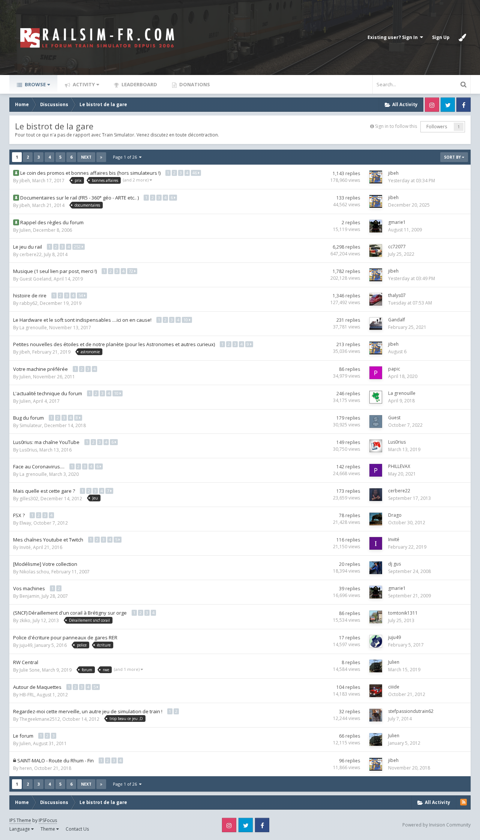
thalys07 (397, 295)
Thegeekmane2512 (40, 719)
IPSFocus (48, 820)
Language (20, 829)
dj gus (394, 564)
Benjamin (29, 596)
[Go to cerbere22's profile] (375, 494)
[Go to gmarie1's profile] (375, 226)
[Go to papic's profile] (375, 372)
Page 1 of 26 (126, 157)
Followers (436, 126)
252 (78, 246)
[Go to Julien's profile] (375, 666)
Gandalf (396, 319)
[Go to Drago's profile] (375, 519)
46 (195, 173)
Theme (48, 829)
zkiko (25, 620)
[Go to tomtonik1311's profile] (375, 616)
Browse (35, 84)
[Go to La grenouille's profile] (375, 397)
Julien (25, 230)
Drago (395, 515)
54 (81, 295)
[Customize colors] (462, 37)
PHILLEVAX (399, 466)
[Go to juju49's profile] (375, 641)
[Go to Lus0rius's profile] (375, 446)
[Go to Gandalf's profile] (375, 323)
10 (186, 319)
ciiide (393, 687)
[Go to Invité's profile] (375, 543)
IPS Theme (20, 820)
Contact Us (77, 829)
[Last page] (101, 157)
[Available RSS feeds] (463, 802)
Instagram (432, 105)
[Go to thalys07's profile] (375, 299)
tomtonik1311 (403, 613)
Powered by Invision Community (436, 825)
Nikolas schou (34, 571)
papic (394, 369)
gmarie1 (397, 222)
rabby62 (29, 303)
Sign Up (441, 37)
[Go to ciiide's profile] (375, 690)
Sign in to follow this (396, 126)
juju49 (26, 645)
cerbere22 (31, 254)
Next (86, 157)
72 (131, 271)
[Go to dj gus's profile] (375, 567)
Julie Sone (30, 670)
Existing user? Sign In (394, 37)
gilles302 (29, 498)
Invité (25, 547)
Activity (83, 84)
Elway (25, 523)
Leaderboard (138, 84)
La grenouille (33, 327)
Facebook (463, 105)
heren (26, 768)
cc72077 (397, 246)
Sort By (453, 157)
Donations (194, 84)
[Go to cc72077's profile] (375, 250)
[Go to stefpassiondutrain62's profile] (375, 715)
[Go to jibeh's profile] (375, 177)
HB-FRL (27, 695)
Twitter (448, 105)
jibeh (25, 180)
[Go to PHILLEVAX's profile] (375, 470)
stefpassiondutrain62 (411, 711)
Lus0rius (28, 450)
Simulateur (31, 425)
